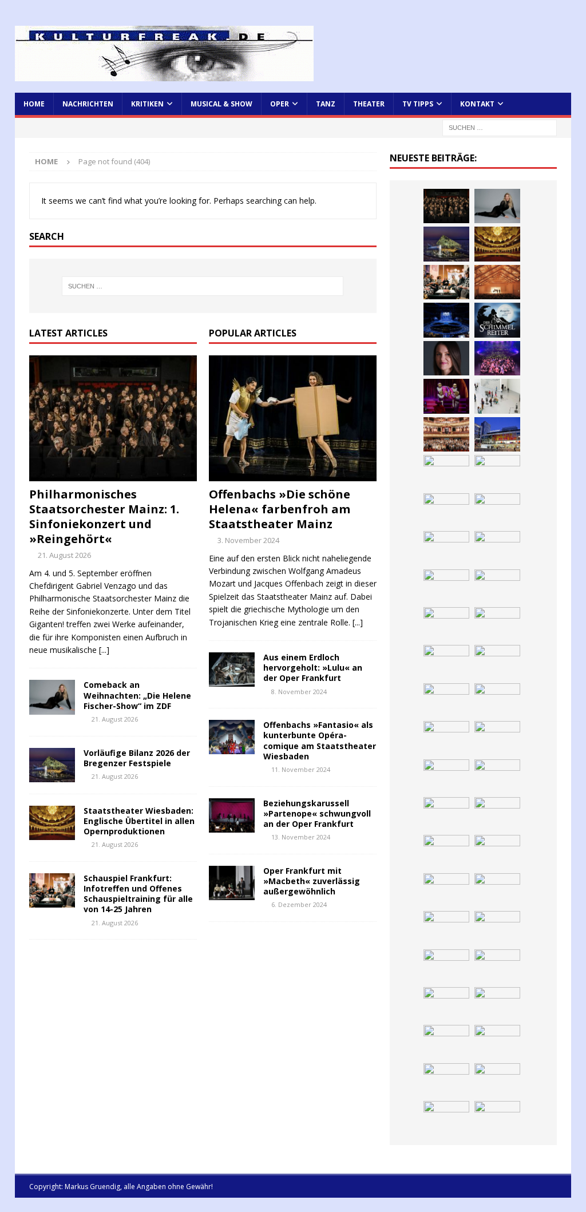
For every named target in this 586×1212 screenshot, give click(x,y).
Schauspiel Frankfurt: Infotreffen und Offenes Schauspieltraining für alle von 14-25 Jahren (138, 894)
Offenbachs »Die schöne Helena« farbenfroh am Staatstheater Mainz (279, 509)
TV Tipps (417, 104)
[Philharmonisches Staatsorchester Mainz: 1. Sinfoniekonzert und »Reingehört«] (113, 418)
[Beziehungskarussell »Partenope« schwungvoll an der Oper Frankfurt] (232, 815)
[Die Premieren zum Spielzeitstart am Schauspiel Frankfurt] (497, 434)
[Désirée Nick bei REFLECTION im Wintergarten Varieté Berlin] (446, 1118)
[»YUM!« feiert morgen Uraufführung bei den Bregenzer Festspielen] (446, 396)
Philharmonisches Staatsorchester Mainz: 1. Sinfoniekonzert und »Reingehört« (104, 516)
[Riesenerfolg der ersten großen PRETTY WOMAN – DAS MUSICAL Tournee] (497, 358)
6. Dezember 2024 (299, 904)
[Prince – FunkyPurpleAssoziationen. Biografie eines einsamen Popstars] (446, 358)
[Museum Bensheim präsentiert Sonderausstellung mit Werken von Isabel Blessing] (497, 1042)
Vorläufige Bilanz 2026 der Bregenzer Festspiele (137, 758)
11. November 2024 (300, 769)
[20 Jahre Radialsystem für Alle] (497, 1080)
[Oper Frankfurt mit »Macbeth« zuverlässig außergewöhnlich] (232, 883)
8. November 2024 (299, 691)
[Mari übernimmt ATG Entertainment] (446, 320)
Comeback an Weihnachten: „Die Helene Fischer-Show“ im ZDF (137, 695)
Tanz (325, 104)
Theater (369, 104)
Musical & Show (221, 104)
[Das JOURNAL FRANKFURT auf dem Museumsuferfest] (446, 814)
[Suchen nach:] (499, 126)
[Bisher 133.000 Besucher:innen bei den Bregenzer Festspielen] (446, 1042)
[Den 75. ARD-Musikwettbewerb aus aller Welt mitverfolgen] (446, 1004)
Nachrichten (87, 104)
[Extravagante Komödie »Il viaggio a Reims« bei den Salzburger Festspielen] (446, 966)
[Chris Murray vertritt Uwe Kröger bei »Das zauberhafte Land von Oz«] (497, 966)
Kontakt (477, 104)
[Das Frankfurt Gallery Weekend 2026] (497, 396)
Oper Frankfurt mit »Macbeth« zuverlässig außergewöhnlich (311, 881)
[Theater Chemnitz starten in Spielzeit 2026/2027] (446, 700)
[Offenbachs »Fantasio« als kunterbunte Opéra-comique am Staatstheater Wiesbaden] (232, 737)
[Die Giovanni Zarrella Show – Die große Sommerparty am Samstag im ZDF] (497, 472)
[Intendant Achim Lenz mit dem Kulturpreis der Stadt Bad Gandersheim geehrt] (497, 624)
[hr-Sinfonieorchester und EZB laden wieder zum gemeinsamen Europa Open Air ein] (497, 852)
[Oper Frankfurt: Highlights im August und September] (446, 738)
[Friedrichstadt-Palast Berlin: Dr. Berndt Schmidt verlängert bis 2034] (446, 662)
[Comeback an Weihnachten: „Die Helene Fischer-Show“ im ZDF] (52, 697)
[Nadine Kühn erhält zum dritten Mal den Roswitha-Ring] (446, 510)
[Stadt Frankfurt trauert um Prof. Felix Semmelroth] (446, 890)
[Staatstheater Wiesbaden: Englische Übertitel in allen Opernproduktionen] (52, 823)
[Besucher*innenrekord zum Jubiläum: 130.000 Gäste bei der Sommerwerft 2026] (446, 852)
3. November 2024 (248, 540)
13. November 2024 (300, 837)
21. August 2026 (64, 555)
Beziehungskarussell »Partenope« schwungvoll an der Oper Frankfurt (317, 813)
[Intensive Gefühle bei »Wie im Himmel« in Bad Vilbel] (446, 586)
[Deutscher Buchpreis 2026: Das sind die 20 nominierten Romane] (497, 776)
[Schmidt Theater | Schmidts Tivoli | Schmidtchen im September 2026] (497, 586)
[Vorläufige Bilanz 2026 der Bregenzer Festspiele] (52, 765)
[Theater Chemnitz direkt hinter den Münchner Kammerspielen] (497, 738)
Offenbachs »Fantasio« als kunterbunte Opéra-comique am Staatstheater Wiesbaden (319, 740)
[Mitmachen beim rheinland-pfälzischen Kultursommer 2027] (497, 1004)
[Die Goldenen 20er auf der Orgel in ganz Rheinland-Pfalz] (497, 814)
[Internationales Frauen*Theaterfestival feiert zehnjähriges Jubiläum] (446, 624)
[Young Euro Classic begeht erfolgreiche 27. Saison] (497, 548)
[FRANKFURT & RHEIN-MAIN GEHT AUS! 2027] (497, 662)
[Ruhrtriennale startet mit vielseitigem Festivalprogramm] (497, 700)
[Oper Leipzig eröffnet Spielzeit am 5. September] (446, 1080)
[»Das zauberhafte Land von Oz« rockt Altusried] (446, 928)
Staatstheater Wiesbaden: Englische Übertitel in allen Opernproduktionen (139, 821)
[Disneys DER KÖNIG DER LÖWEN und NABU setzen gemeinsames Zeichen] (446, 776)
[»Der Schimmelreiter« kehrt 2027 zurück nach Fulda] (497, 320)
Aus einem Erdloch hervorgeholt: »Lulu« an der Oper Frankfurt (312, 667)
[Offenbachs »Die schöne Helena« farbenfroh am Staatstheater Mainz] (293, 418)
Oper (279, 104)
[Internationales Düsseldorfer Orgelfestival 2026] (497, 928)
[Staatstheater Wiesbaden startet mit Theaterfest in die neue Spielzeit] (446, 434)
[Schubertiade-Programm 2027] (497, 282)
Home (34, 104)
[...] (104, 649)
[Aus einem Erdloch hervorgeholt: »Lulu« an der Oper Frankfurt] (232, 669)
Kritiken (147, 104)
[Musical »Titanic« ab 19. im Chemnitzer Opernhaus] (446, 472)
